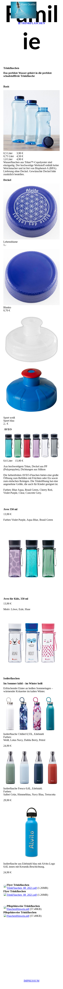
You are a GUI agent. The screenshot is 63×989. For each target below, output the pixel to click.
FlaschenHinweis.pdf (18, 909)
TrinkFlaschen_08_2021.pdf (22, 887)
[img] (32, 10)
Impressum (31, 980)
